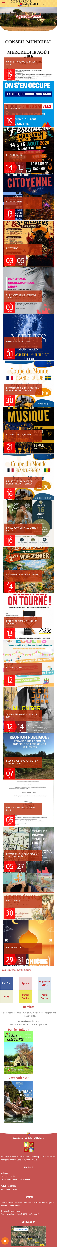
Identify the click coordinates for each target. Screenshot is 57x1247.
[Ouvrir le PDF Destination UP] (18, 1102)
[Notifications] (5, 1241)
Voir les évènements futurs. (16, 970)
